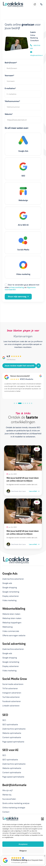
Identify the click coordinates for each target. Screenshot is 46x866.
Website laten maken (11, 614)
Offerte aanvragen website (13, 635)
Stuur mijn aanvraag (17, 296)
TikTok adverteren (10, 688)
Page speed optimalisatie (13, 742)
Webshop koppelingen (11, 623)
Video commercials (10, 631)
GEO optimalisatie (10, 725)
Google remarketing (10, 592)
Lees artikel (33, 491)
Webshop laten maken (11, 618)
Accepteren (23, 844)
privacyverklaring (16, 287)
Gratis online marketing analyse (15, 803)
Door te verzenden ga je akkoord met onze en (22, 287)
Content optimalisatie (11, 737)
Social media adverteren (12, 684)
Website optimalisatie (11, 733)
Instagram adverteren (11, 693)
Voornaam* (9, 75)
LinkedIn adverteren (10, 706)
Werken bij (6, 795)
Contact (5, 812)
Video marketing (9, 600)
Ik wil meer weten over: (17, 127)
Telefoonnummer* (12, 101)
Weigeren (23, 851)
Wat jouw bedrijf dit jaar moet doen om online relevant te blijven (22, 479)
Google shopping (9, 588)
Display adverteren (10, 596)
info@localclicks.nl (36, 55)
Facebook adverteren (11, 701)
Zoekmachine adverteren (13, 579)
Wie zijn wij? (7, 790)
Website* (9, 114)
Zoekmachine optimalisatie (13, 729)
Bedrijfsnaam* (11, 62)
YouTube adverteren (11, 697)
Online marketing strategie (13, 808)
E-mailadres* (10, 88)
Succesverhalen (9, 799)
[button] (42, 818)
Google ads (7, 583)
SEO (4, 720)
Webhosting (7, 627)
